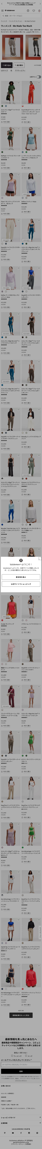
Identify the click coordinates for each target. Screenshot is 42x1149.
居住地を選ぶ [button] (21, 577)
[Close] (40, 558)
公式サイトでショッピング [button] (21, 584)
